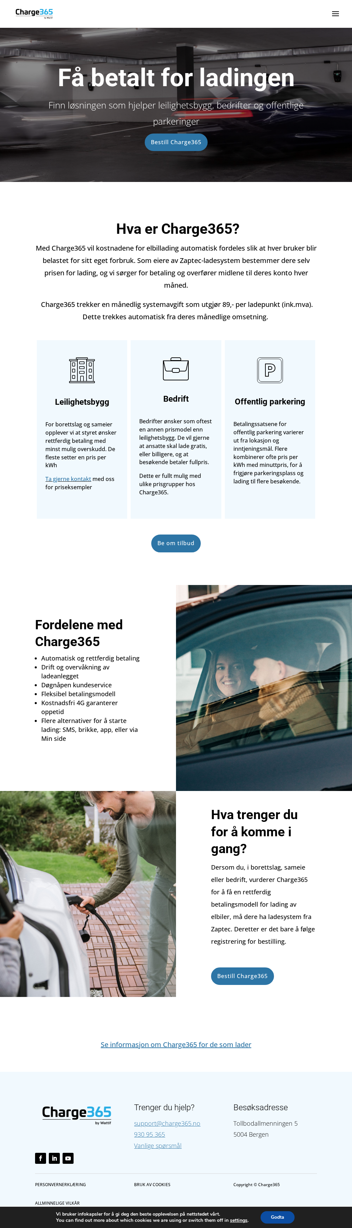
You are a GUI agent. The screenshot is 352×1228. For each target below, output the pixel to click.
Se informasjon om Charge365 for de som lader (176, 1044)
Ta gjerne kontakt (68, 479)
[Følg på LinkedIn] (54, 1158)
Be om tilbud (176, 543)
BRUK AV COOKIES (152, 1184)
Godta (277, 1217)
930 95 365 (149, 1134)
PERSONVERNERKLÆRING (60, 1184)
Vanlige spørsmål (158, 1145)
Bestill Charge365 (176, 142)
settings (239, 1220)
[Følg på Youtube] (68, 1158)
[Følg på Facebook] (40, 1158)
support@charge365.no (167, 1123)
